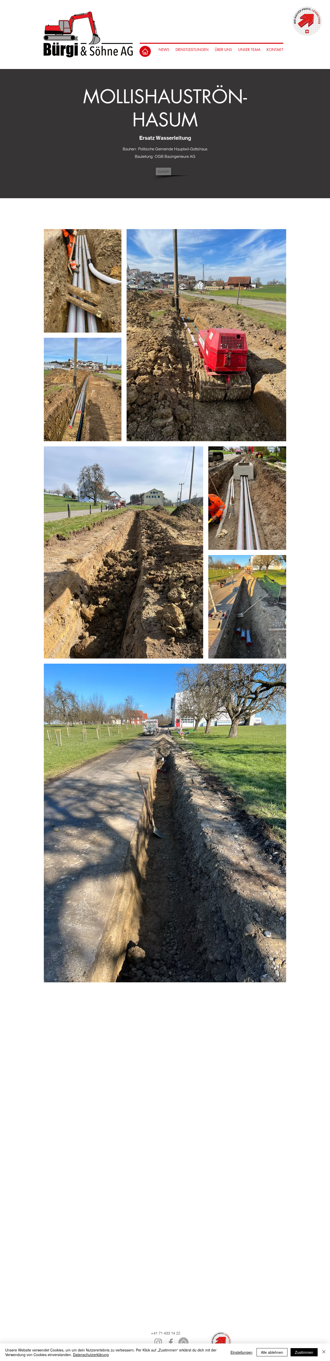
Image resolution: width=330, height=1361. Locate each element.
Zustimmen (304, 1352)
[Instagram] (158, 1342)
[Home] (145, 51)
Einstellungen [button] (241, 1352)
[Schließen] (324, 1352)
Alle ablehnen (272, 1352)
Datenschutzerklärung (91, 1354)
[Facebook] (171, 1342)
